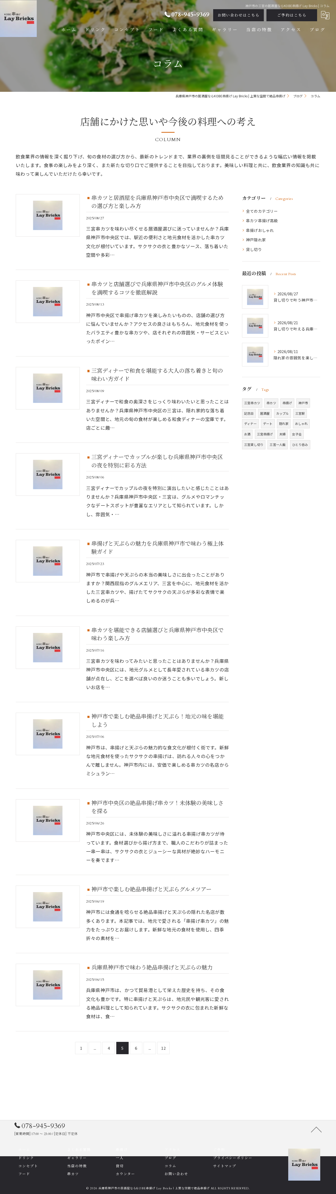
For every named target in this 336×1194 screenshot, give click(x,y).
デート (268, 423)
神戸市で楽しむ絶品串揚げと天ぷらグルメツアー (151, 889)
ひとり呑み (300, 444)
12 (163, 1048)
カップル (282, 413)
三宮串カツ (252, 403)
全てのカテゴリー (262, 211)
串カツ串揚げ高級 (262, 220)
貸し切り (254, 249)
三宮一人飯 (278, 444)
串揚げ (287, 403)
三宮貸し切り (253, 444)
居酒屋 (265, 413)
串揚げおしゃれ (260, 230)
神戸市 (303, 403)
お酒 (247, 434)
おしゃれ (301, 423)
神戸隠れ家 (256, 239)
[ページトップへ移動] (316, 1129)
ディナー (250, 423)
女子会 (297, 434)
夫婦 (282, 434)
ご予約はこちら (292, 15)
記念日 (249, 413)
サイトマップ (224, 1166)
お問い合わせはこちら (239, 15)
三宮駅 (300, 413)
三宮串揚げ (265, 434)
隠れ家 (284, 423)
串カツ (271, 403)
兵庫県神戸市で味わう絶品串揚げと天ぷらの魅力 (152, 968)
